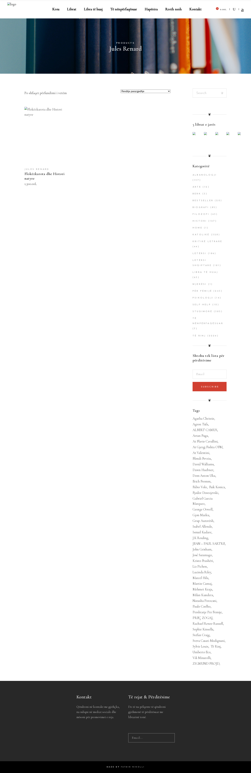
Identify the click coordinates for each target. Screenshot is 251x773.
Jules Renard (36, 169)
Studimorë (202, 311)
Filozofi (201, 214)
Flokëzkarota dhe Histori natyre (44, 176)
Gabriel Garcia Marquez (202, 501)
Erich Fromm (202, 481)
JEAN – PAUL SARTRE (209, 543)
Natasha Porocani (204, 601)
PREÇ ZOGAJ (202, 618)
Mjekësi (200, 284)
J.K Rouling (200, 538)
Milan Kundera (203, 595)
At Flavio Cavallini (205, 441)
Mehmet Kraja (202, 589)
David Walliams (203, 464)
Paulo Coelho (202, 606)
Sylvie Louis (200, 646)
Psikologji (203, 298)
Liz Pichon (200, 566)
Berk (197, 194)
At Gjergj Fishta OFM (208, 447)
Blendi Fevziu (202, 458)
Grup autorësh (203, 521)
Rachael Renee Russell (208, 623)
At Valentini (201, 453)
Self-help (202, 305)
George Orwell (203, 509)
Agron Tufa (200, 424)
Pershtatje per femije (207, 612)
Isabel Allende (202, 526)
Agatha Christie (203, 418)
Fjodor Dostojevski (205, 493)
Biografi (201, 207)
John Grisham (202, 549)
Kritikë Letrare (207, 241)
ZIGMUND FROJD (206, 663)
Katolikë (201, 235)
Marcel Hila (200, 578)
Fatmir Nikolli (133, 767)
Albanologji (205, 175)
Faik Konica (217, 487)
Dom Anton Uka (204, 475)
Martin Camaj (202, 583)
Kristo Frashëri (203, 561)
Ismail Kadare (202, 532)
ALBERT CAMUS (205, 430)
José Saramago (202, 555)
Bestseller (203, 201)
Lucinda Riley (202, 572)
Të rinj (199, 336)
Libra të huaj (205, 272)
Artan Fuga (200, 435)
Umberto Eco (202, 652)
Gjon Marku (201, 515)
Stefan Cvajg (201, 635)
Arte (197, 187)
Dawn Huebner (203, 470)
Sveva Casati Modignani (209, 641)
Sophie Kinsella (203, 629)
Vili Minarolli (202, 658)
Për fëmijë (202, 291)
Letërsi (199, 253)
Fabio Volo (200, 487)
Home (197, 228)
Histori (200, 221)
